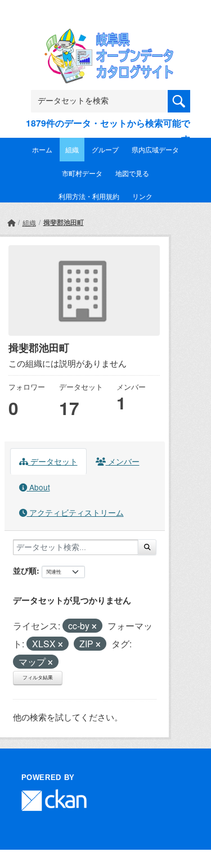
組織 (72, 149)
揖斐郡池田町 (63, 222)
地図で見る (132, 173)
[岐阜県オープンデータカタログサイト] (105, 35)
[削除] (94, 626)
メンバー (123, 461)
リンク (142, 196)
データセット (53, 461)
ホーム (42, 149)
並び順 (25, 570)
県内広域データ (155, 149)
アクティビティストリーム (75, 512)
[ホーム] (11, 222)
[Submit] (147, 547)
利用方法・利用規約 (89, 196)
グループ (105, 149)
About (38, 487)
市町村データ (82, 173)
